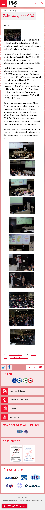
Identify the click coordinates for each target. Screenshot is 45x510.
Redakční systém (9, 500)
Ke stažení (14, 417)
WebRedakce (20, 500)
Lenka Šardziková (15, 355)
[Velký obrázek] (13, 40)
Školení (12, 408)
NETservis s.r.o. (31, 500)
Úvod (6, 11)
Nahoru (37, 367)
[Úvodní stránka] (13, 4)
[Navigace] (4, 3)
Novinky (13, 11)
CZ (35, 4)
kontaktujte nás (16, 506)
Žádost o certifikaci (18, 400)
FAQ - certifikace (17, 391)
